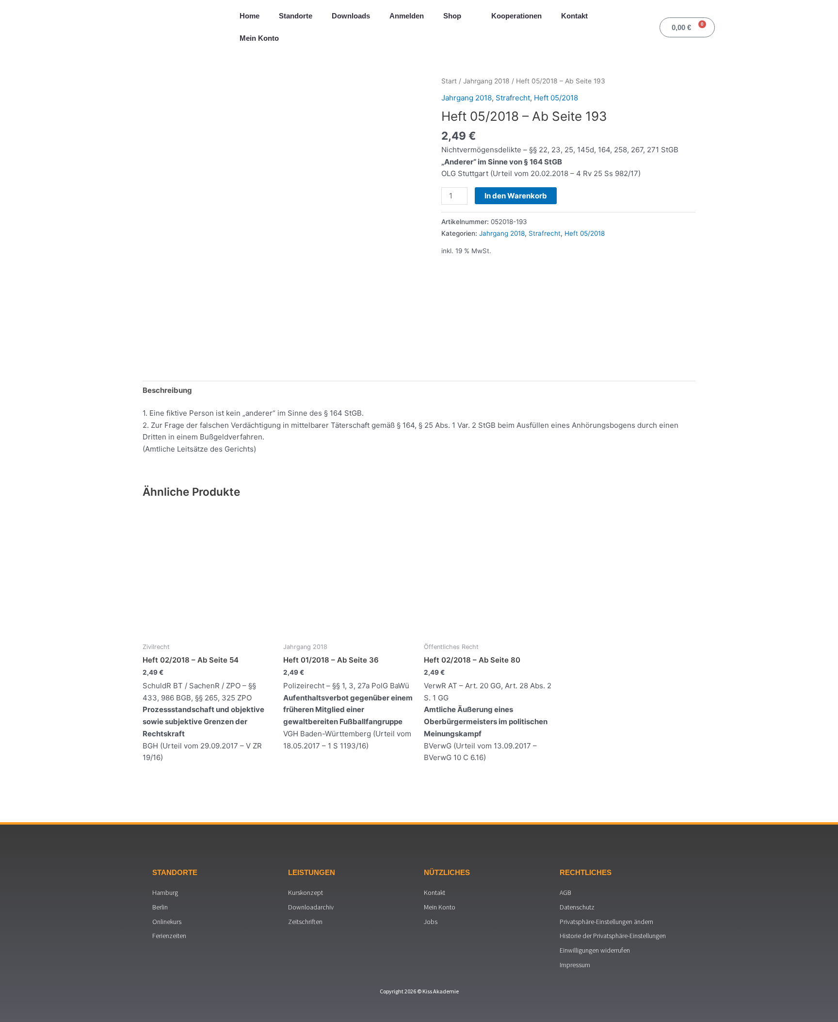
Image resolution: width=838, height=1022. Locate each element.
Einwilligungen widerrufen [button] (595, 950)
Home (249, 16)
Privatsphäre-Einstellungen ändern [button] (606, 921)
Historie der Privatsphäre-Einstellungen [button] (613, 935)
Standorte (295, 16)
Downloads (351, 16)
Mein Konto (259, 38)
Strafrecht (513, 97)
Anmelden (406, 16)
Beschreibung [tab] (167, 390)
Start (449, 81)
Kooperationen (516, 16)
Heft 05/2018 (556, 97)
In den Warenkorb (515, 195)
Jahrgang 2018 (486, 81)
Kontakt (574, 16)
